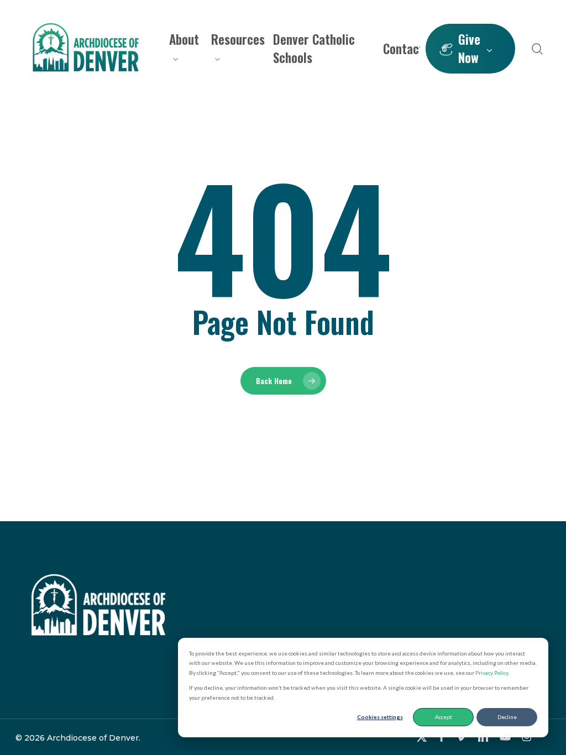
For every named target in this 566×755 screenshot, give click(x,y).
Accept (443, 717)
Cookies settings (380, 717)
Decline (507, 717)
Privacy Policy (491, 672)
